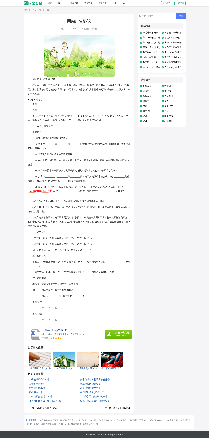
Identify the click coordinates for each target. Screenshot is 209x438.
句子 (125, 3)
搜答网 (188, 420)
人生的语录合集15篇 (39, 379)
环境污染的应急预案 (90, 384)
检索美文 (100, 435)
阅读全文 (85, 29)
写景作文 (147, 96)
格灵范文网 (127, 420)
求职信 (167, 91)
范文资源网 (152, 420)
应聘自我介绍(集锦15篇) (41, 396)
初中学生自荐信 (37, 388)
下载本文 (93, 29)
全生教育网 (84, 424)
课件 (166, 101)
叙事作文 (168, 106)
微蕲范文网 (171, 420)
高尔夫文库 (65, 424)
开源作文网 (57, 420)
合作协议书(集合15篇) (46, 408)
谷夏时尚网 (67, 420)
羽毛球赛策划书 (150, 32)
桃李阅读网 (118, 420)
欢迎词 (167, 86)
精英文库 (109, 420)
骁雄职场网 (40, 424)
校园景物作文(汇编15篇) (92, 392)
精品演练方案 (36, 392)
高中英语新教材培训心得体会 (95, 379)
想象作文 (147, 86)
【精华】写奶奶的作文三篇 (93, 396)
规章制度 (168, 96)
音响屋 (40, 420)
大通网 (135, 420)
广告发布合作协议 (173, 67)
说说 (145, 121)
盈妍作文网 (76, 420)
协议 (49, 10)
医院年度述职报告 (151, 47)
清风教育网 (74, 424)
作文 (115, 3)
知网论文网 (101, 420)
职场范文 (88, 3)
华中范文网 (91, 420)
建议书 (146, 101)
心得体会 (168, 121)
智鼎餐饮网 (56, 424)
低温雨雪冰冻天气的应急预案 (95, 401)
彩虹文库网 (180, 420)
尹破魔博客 (48, 420)
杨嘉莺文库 (161, 420)
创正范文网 (93, 424)
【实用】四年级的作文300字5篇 (45, 401)
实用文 (61, 3)
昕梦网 (48, 424)
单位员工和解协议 (121, 408)
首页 (50, 3)
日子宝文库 (142, 420)
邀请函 (146, 116)
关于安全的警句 (37, 384)
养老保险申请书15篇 (90, 388)
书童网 (83, 420)
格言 (145, 106)
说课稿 (146, 91)
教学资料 (74, 3)
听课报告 (168, 116)
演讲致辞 (102, 3)
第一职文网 (31, 424)
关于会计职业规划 (173, 32)
